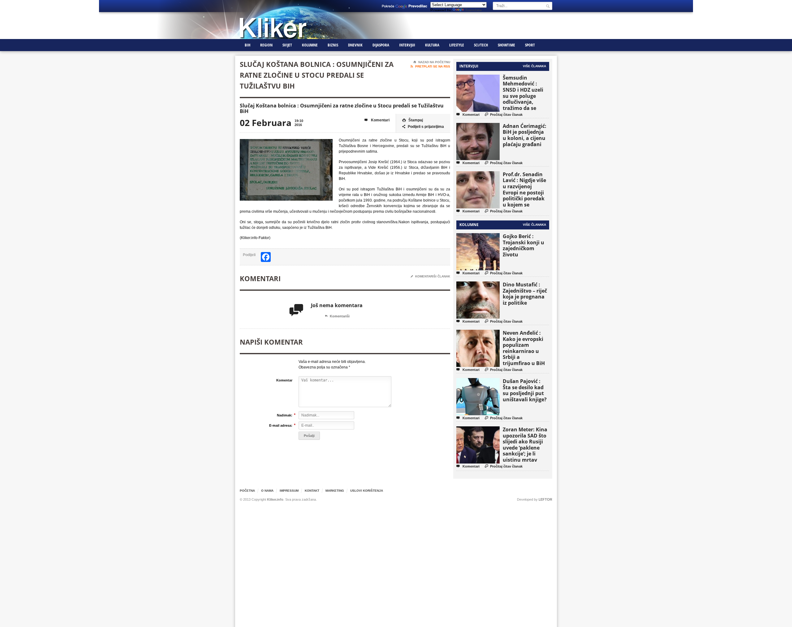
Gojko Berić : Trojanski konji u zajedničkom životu (523, 245)
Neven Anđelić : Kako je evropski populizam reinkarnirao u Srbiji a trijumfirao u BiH (524, 348)
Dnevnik (355, 45)
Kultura (432, 45)
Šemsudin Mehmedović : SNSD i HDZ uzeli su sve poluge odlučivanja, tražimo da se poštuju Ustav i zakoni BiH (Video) (525, 99)
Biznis (333, 45)
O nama (267, 490)
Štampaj (412, 120)
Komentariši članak (430, 276)
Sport (530, 45)
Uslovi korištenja (366, 490)
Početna (247, 490)
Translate (473, 10)
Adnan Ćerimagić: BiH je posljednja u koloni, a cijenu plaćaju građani (524, 135)
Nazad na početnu (431, 62)
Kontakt (312, 490)
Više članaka (534, 66)
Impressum (289, 490)
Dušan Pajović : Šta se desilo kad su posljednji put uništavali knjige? (525, 390)
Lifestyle (456, 45)
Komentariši (337, 316)
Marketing (334, 490)
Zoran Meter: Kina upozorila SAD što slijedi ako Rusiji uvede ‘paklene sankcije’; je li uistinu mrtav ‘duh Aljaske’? (525, 447)
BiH (247, 45)
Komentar (284, 380)
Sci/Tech (481, 45)
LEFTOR (545, 499)
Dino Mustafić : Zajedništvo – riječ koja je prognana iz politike (525, 293)
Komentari (377, 120)
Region (266, 45)
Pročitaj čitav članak (504, 114)
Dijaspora (380, 45)
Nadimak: (284, 415)
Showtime (506, 45)
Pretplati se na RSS (430, 66)
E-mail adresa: (280, 425)
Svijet (287, 45)
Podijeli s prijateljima (423, 126)
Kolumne (310, 45)
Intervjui (407, 45)
